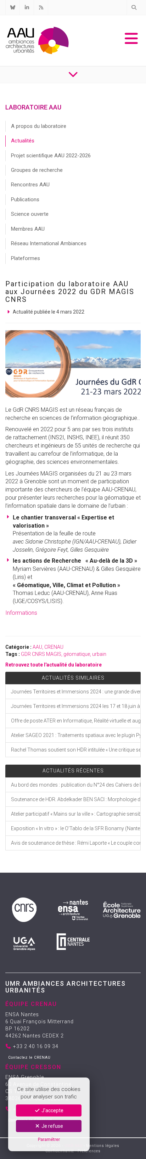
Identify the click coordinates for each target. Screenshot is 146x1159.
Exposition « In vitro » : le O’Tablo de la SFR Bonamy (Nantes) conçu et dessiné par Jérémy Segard (75, 828)
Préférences (89, 1151)
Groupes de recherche (37, 170)
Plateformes (25, 258)
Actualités (22, 140)
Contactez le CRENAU (29, 1057)
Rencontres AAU (30, 184)
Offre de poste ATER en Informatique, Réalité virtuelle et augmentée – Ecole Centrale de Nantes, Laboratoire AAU (75, 721)
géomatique (76, 654)
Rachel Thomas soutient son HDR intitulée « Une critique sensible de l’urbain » (75, 750)
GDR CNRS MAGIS (41, 654)
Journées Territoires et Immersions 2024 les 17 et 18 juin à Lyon (75, 706)
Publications (25, 199)
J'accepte (51, 1110)
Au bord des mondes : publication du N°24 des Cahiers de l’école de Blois (75, 785)
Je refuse (51, 1126)
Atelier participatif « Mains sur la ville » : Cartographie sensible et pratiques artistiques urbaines (75, 814)
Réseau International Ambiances (48, 243)
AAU (37, 647)
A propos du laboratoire (38, 126)
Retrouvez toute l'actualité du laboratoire (53, 665)
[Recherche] (134, 7)
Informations (21, 612)
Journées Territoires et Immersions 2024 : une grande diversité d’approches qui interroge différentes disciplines (75, 691)
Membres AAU (28, 229)
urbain (99, 654)
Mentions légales (102, 1146)
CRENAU (53, 647)
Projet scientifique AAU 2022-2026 (51, 155)
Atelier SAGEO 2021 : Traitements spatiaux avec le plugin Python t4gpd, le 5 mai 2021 (75, 735)
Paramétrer (49, 1139)
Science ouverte (30, 214)
